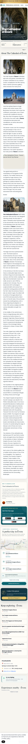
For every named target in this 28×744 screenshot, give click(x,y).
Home (22, 5)
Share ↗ (24, 49)
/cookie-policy (5, 738)
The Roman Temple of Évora (13, 562)
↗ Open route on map (14, 579)
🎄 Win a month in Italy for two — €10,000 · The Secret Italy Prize (13, 1)
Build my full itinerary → (14, 583)
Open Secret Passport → (14, 598)
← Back (3, 20)
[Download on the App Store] (8, 518)
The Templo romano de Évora (13, 569)
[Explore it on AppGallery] (14, 521)
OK (3, 741)
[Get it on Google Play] (20, 518)
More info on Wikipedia (10, 671)
